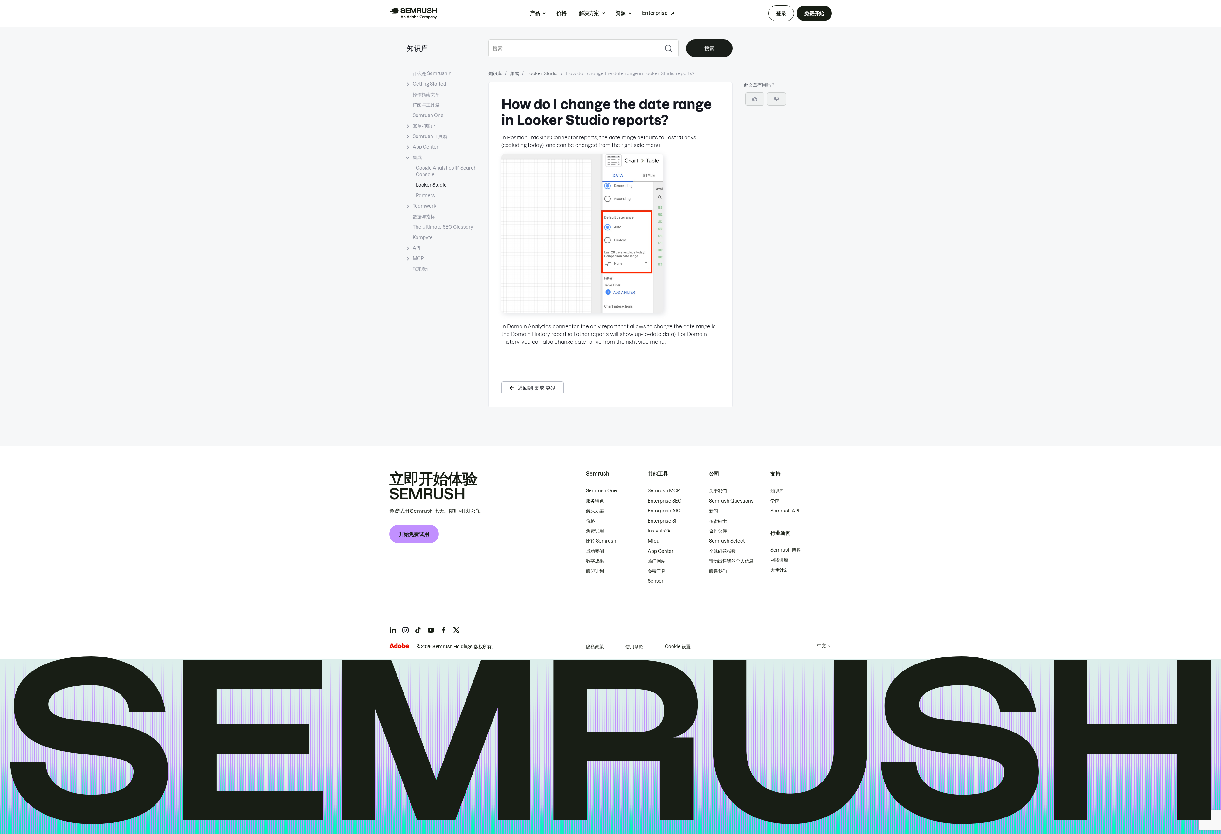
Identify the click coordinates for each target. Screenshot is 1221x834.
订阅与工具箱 (426, 105)
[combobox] (573, 48)
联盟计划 (595, 571)
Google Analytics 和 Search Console (446, 171)
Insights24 (659, 530)
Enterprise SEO (665, 501)
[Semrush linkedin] (392, 630)
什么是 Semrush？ (432, 73)
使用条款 (634, 646)
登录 (781, 13)
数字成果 (595, 561)
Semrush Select (727, 541)
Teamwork (424, 206)
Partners (425, 195)
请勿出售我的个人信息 (731, 561)
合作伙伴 (718, 530)
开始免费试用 (414, 534)
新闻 (713, 510)
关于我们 (718, 490)
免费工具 (657, 571)
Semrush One (428, 115)
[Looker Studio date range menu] (582, 311)
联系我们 (422, 269)
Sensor (656, 581)
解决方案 (589, 13)
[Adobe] (399, 645)
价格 (561, 13)
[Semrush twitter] (456, 630)
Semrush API (784, 510)
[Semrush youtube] (430, 630)
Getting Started (429, 84)
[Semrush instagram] (405, 630)
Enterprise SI (662, 521)
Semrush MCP (664, 490)
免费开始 (814, 13)
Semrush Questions (731, 501)
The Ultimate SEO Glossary (443, 227)
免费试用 (595, 530)
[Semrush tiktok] (418, 630)
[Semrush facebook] (443, 630)
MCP (418, 258)
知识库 (417, 48)
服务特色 (595, 501)
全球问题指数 (722, 551)
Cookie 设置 (678, 646)
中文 (821, 645)
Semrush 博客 (785, 550)
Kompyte (423, 237)
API (416, 248)
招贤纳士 (718, 521)
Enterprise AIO (664, 510)
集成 (417, 157)
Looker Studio (431, 185)
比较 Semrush (601, 541)
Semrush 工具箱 (430, 136)
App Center (425, 146)
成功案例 (595, 551)
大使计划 (779, 570)
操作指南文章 (426, 94)
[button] (776, 99)
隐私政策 (595, 646)
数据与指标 (424, 216)
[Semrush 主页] (413, 13)
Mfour (654, 541)
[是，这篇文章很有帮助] (754, 99)
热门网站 (657, 561)
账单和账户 (424, 126)
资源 (620, 13)
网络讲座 (779, 559)
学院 (774, 501)
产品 (535, 13)
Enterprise (654, 13)
